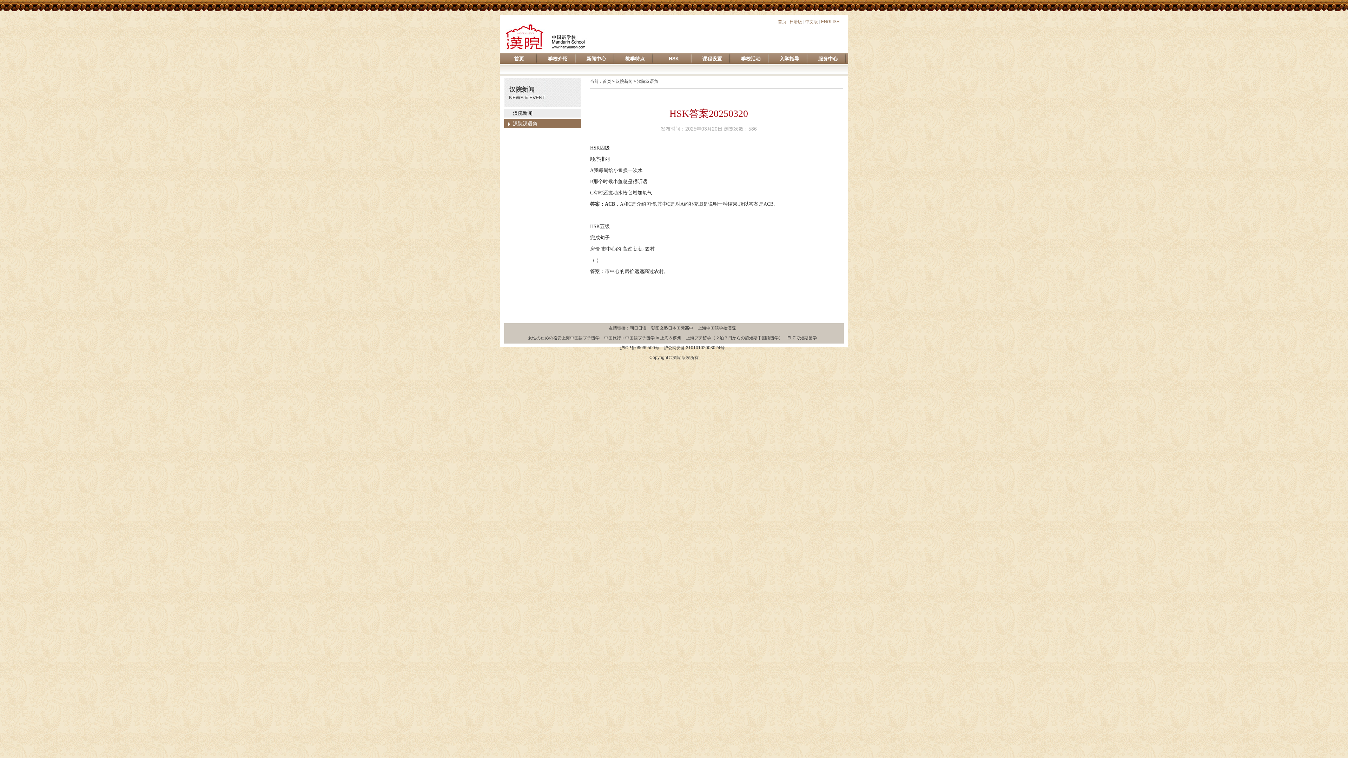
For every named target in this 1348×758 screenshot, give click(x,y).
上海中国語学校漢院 (717, 328)
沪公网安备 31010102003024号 (694, 347)
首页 (782, 21)
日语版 (795, 21)
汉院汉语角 (525, 123)
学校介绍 (558, 58)
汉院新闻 (523, 113)
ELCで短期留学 (802, 337)
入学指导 (789, 58)
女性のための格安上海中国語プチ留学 (564, 337)
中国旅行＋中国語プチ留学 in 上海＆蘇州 (642, 337)
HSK (674, 58)
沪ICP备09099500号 (639, 347)
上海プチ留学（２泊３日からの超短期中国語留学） (734, 337)
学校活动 (751, 58)
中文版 (811, 21)
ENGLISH (830, 21)
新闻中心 (596, 58)
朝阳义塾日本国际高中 (672, 328)
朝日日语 (638, 328)
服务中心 (828, 58)
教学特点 (635, 58)
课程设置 (712, 58)
